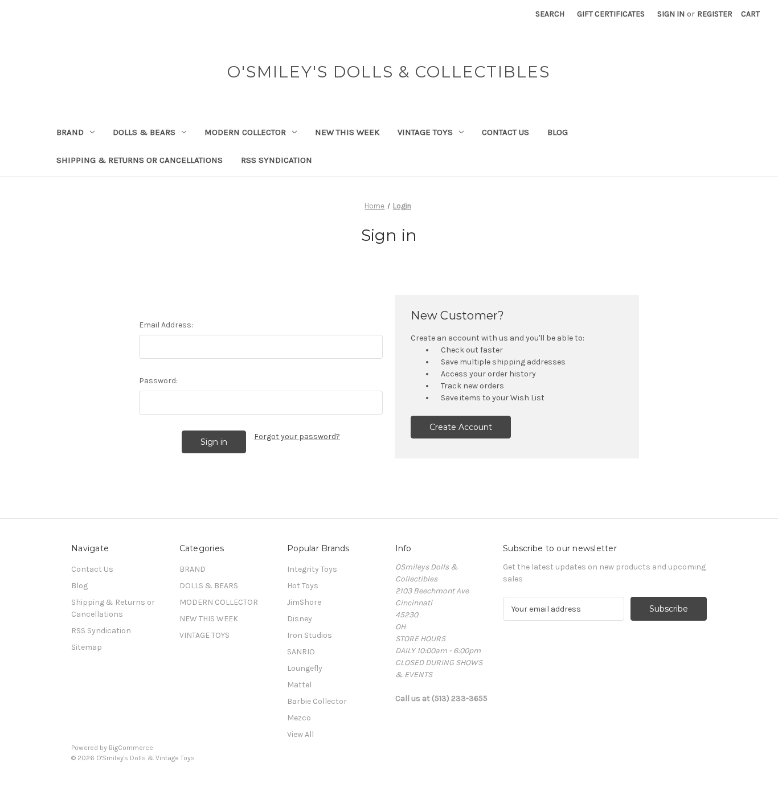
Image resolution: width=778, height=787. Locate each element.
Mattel (299, 685)
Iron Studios (309, 635)
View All (300, 734)
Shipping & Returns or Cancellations (139, 160)
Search (549, 14)
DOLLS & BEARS (144, 132)
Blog (557, 132)
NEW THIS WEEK (347, 132)
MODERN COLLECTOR (245, 132)
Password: (158, 381)
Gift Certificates (611, 14)
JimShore (304, 602)
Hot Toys (302, 586)
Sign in (671, 14)
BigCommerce (131, 748)
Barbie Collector (317, 701)
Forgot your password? (297, 436)
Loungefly (304, 668)
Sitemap (86, 647)
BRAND (70, 132)
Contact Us (505, 132)
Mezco (299, 718)
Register (714, 14)
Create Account (460, 427)
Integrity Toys (312, 569)
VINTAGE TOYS (425, 132)
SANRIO (301, 652)
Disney (299, 619)
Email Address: (166, 325)
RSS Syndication (276, 160)
